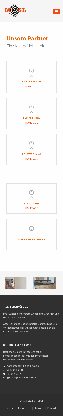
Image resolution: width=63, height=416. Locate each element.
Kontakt (51, 408)
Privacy (39, 408)
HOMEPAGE (31, 86)
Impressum (24, 408)
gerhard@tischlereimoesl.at (22, 377)
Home (10, 408)
